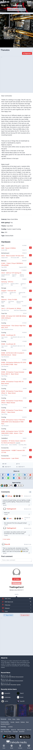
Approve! (28, 53)
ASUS (3, 256)
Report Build (9, 615)
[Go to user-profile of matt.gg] (3, 496)
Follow (17, 579)
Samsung (4, 282)
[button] (28, 26)
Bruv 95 (7, 544)
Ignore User (25, 615)
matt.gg (9, 496)
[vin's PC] (11, 710)
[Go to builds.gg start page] (5, 1)
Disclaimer (21, 731)
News (13, 719)
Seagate (3, 290)
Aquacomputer (5, 325)
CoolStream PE (10, 335)
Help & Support (21, 729)
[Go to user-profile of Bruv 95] (3, 544)
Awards (17, 722)
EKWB (3, 316)
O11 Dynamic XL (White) (14, 308)
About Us (13, 729)
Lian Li (3, 308)
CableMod (4, 441)
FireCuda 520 (12, 290)
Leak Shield (15, 458)
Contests (10, 726)
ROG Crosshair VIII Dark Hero (15, 256)
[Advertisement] (16, 636)
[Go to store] (30, 248)
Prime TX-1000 (12, 299)
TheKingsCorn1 (16, 587)
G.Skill (3, 263)
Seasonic (4, 299)
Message (17, 583)
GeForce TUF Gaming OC (13, 273)
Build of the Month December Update (11, 684)
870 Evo (10, 282)
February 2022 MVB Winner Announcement (12, 677)
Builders (23, 722)
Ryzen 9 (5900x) (11, 248)
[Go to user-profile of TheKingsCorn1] (16, 572)
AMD (2, 248)
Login (30, 1)
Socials (12, 722)
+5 (22, 496)
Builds (17, 9)
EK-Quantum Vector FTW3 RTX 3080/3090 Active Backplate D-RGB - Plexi (13, 422)
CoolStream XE (10, 344)
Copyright (15, 731)
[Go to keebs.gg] (20, 1)
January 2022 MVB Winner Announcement (12, 680)
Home (10, 9)
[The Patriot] (23, 710)
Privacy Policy (7, 731)
